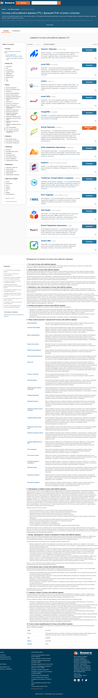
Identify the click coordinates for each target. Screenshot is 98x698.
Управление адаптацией (12, 110)
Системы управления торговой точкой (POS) (40, 683)
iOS (7, 190)
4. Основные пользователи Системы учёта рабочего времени (12, 281)
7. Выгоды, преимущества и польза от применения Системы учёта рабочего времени (12, 295)
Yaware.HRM (46, 241)
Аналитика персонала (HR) (12, 89)
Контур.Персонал (48, 127)
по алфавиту (38, 44)
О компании (3, 655)
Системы (6, 31)
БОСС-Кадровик (47, 195)
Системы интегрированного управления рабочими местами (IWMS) (41, 666)
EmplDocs (44, 163)
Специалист (9, 66)
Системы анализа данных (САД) (39, 686)
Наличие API (9, 101)
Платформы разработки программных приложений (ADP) (40, 661)
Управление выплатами (12, 111)
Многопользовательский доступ (12, 99)
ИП (7, 79)
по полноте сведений (49, 44)
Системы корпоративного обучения (40, 677)
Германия (29, 643)
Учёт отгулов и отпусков (12, 129)
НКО (7, 80)
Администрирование (11, 87)
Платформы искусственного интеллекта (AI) (41, 680)
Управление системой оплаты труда (13, 119)
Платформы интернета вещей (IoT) (40, 669)
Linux (7, 185)
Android (8, 187)
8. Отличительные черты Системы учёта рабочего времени (13, 299)
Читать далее (49, 24)
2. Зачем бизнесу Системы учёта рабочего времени (11, 274)
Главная (4, 9)
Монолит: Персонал (49, 49)
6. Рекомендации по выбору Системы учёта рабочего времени (12, 290)
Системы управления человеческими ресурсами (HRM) (13, 55)
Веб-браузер (9, 183)
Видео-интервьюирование (12, 93)
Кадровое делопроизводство (13, 96)
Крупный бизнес (10, 75)
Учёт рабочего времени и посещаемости (12, 131)
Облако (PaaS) (9, 172)
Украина (29, 640)
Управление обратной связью (13, 116)
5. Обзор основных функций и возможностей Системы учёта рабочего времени (13, 286)
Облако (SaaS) (9, 169)
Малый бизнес (9, 77)
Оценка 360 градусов (11, 105)
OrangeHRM (45, 112)
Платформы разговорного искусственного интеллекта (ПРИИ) (41, 672)
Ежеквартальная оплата (12, 160)
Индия (28, 630)
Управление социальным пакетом (12, 122)
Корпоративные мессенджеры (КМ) (40, 675)
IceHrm (43, 81)
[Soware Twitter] (86, 680)
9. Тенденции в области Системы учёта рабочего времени (13, 302)
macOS (7, 181)
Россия (29, 633)
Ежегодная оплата (10, 155)
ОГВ (7, 68)
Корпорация (9, 73)
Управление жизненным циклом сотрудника (12, 114)
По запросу (9, 153)
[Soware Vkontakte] (79, 680)
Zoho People (45, 210)
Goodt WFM (45, 64)
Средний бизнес (10, 71)
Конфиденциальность (5, 657)
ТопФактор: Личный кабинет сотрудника (57, 178)
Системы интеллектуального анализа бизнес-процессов (40, 655)
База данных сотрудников (12, 142)
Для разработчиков (5, 666)
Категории (23, 3)
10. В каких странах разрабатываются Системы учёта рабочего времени (12, 306)
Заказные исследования (6, 668)
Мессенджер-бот (10, 194)
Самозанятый (9, 70)
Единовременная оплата (12, 151)
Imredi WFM (45, 96)
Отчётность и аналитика (12, 103)
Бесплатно (8, 91)
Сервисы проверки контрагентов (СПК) (41, 658)
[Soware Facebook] (82, 680)
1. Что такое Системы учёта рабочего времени (12, 271)
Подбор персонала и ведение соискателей (13, 107)
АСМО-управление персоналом (53, 147)
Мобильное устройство (11, 167)
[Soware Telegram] (75, 680)
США (28, 637)
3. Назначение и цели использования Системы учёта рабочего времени (12, 278)
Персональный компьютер (12, 174)
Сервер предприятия (11, 171)
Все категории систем (36, 688)
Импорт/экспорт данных (12, 95)
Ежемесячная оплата (11, 156)
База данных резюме (11, 139)
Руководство (16, 31)
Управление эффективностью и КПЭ (13, 125)
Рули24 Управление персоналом (54, 225)
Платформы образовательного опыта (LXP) (42, 664)
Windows (8, 188)
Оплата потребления (11, 158)
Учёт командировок (11, 127)
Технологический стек (5, 659)
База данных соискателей (12, 141)
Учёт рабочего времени (14, 9)
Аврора (8, 192)
